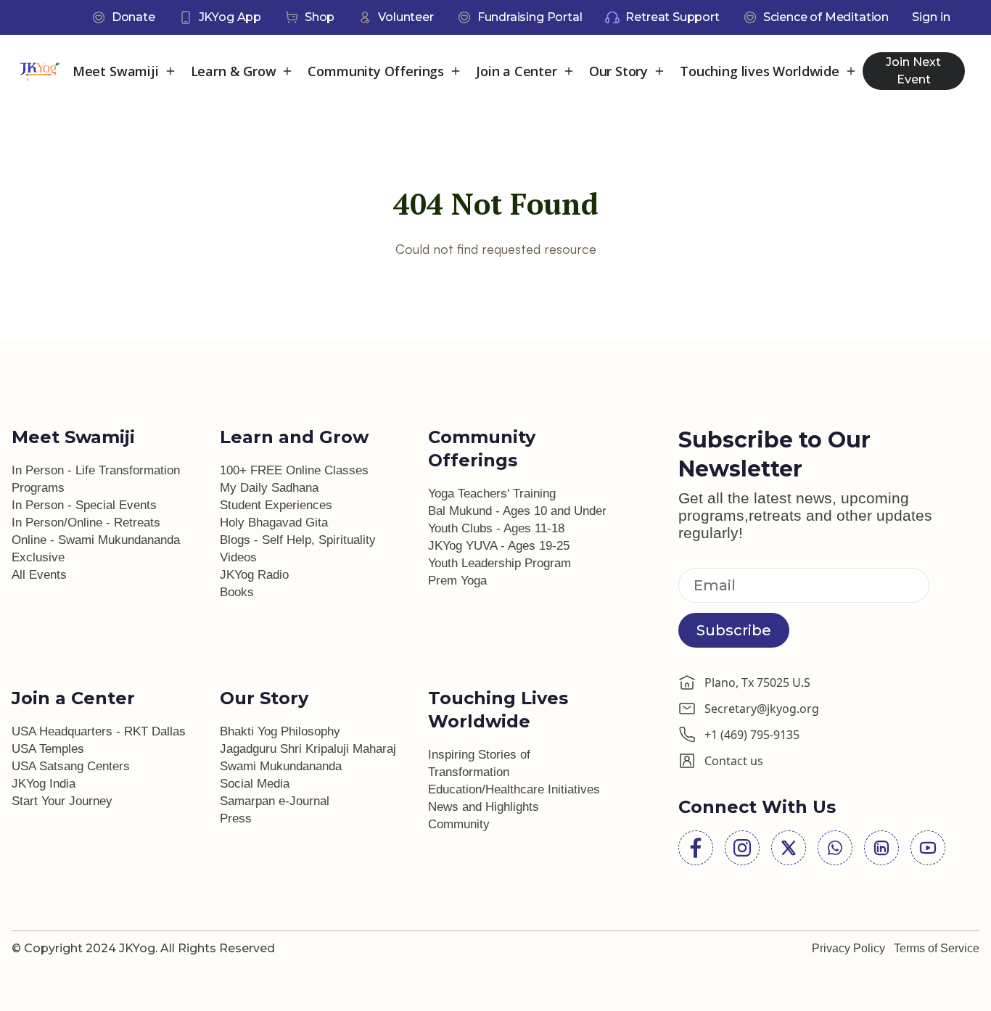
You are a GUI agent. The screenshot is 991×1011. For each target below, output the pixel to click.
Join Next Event (913, 70)
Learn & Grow (233, 71)
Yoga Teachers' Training (492, 493)
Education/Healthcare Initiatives (514, 789)
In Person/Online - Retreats (86, 522)
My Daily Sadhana (269, 488)
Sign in (931, 17)
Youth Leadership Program (499, 563)
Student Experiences (276, 505)
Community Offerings (376, 71)
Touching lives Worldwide (759, 71)
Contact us (733, 761)
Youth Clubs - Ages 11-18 (496, 528)
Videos (238, 557)
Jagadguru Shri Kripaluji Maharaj (308, 749)
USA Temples (48, 749)
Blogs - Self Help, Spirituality (298, 540)
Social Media (254, 784)
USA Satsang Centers (71, 766)
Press (236, 818)
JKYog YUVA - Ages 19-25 (498, 546)
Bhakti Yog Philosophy (280, 731)
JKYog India (43, 784)
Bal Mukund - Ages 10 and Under (517, 511)
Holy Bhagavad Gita (274, 522)
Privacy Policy (848, 948)
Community (459, 824)
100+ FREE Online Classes (294, 470)
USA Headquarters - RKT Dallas (99, 731)
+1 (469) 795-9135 (751, 735)
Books (237, 592)
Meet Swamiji (116, 71)
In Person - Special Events (84, 505)
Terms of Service (936, 948)
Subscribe (733, 630)
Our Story (618, 71)
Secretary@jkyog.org (761, 709)
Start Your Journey (62, 801)
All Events (39, 575)
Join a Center (516, 71)
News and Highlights (483, 807)
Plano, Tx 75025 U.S (757, 682)
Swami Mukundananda (281, 766)
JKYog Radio (254, 575)
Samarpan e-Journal (274, 801)
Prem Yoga (457, 580)
